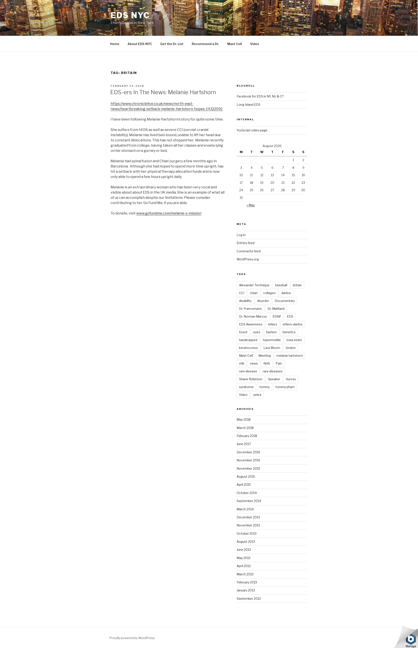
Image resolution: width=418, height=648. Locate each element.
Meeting (264, 355)
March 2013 (245, 574)
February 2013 (247, 582)
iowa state (294, 340)
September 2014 (249, 501)
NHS (266, 363)
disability (245, 301)
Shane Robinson (250, 379)
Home (114, 44)
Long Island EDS (248, 104)
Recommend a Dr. (205, 44)
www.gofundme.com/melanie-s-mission (168, 213)
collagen (269, 293)
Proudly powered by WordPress (132, 638)
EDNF (277, 316)
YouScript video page (252, 130)
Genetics (289, 332)
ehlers (272, 324)
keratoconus (248, 348)
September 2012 (249, 598)
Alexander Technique (254, 285)
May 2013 (243, 558)
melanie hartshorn (289, 355)
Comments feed (249, 251)
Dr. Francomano (250, 308)
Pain (279, 363)
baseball (281, 285)
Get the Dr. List (172, 44)
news (254, 363)
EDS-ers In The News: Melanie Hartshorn (163, 92)
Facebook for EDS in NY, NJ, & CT (260, 96)
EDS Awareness (250, 324)
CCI (241, 293)
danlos (286, 293)
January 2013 (246, 590)
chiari (254, 293)
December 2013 (248, 517)
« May (251, 205)
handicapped (248, 340)
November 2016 (248, 460)
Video (254, 44)
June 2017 (244, 444)
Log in (241, 235)
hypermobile (272, 340)
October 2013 (246, 533)
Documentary (285, 301)
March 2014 (245, 509)
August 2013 (246, 541)
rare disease (248, 371)
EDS (290, 316)
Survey (291, 379)
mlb (241, 363)
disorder (263, 301)
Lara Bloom (271, 348)
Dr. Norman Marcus (253, 316)
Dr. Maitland (276, 308)
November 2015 (248, 468)
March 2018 (245, 428)
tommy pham (285, 387)
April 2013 (244, 566)
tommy (264, 387)
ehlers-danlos (293, 324)
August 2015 (246, 476)
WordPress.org (248, 259)
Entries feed (246, 243)
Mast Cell (234, 44)
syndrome (246, 387)
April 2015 (244, 484)
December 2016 (248, 452)
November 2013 (248, 525)
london (291, 348)
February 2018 (247, 436)
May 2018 (244, 419)
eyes (256, 332)
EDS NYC (130, 15)
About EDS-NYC (140, 44)
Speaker (274, 379)
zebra (257, 395)
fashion (271, 332)
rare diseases (273, 371)
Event (243, 332)
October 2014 (247, 493)
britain (297, 285)
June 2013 (244, 549)
